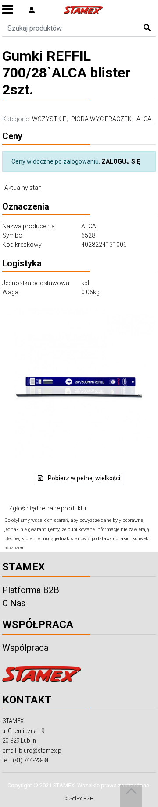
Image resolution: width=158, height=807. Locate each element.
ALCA (143, 118)
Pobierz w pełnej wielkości (83, 478)
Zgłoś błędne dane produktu (47, 508)
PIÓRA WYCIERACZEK (101, 118)
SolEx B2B (81, 799)
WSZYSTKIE (49, 118)
